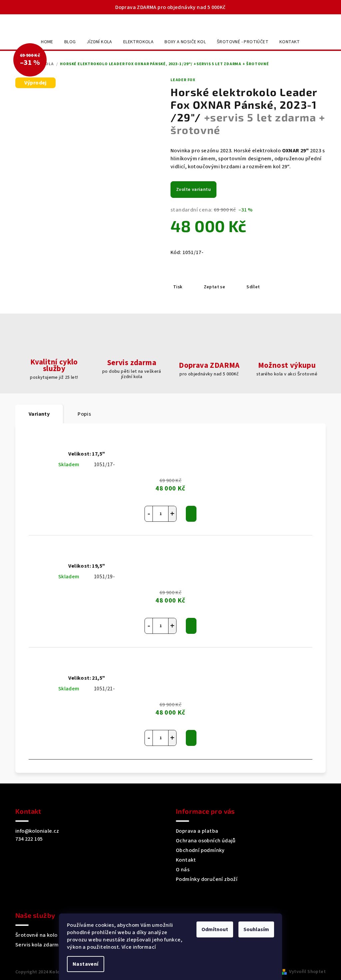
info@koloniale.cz (37, 831)
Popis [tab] (84, 414)
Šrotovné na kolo (36, 935)
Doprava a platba (197, 831)
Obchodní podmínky (200, 850)
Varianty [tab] (39, 414)
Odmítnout (214, 929)
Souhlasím (256, 929)
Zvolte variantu (193, 189)
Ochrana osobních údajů (206, 840)
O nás (182, 869)
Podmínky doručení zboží (206, 879)
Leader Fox (182, 80)
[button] (172, 513)
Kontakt (186, 860)
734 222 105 (29, 839)
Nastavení (86, 964)
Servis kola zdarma (38, 944)
